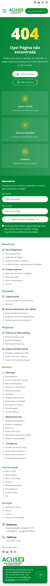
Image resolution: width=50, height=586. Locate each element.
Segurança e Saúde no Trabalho (18, 435)
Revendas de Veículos (14, 405)
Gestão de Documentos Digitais (18, 360)
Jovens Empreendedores (15, 451)
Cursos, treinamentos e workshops (19, 300)
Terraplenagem (11, 408)
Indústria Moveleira (13, 390)
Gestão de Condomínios (15, 421)
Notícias (8, 510)
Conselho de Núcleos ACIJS (16, 447)
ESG (6, 496)
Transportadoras (12, 412)
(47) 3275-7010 (13, 540)
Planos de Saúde (12, 277)
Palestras (9, 304)
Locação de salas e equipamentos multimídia (23, 264)
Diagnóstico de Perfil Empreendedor (19, 316)
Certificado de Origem (14, 257)
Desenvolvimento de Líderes (16, 313)
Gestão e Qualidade (13, 424)
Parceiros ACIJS (11, 492)
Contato (8, 514)
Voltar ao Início (27, 74)
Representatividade (13, 485)
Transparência (11, 489)
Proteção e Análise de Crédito (17, 353)
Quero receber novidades (23, 219)
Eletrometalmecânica (13, 383)
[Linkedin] (38, 2)
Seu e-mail (6, 205)
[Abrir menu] (4, 11)
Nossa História (11, 475)
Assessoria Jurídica (12, 254)
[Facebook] (42, 2)
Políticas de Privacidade (14, 517)
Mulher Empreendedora (15, 454)
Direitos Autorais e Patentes (16, 356)
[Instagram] (35, 2)
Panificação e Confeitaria (15, 401)
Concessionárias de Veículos (16, 380)
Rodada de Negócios (13, 340)
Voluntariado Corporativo (15, 458)
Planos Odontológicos (14, 280)
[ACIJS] (16, 11)
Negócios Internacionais (15, 397)
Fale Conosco (27, 82)
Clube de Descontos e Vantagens (18, 273)
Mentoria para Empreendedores (18, 320)
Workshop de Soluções (14, 344)
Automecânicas (11, 376)
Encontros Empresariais (14, 337)
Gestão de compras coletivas (17, 261)
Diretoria (8, 482)
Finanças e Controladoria (15, 387)
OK (40, 574)
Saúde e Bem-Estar (13, 431)
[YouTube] (46, 2)
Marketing (9, 428)
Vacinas (8, 284)
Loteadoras (9, 394)
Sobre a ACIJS (10, 471)
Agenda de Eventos (13, 507)
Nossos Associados (13, 478)
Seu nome (6, 193)
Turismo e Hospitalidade (15, 438)
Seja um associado (35, 11)
